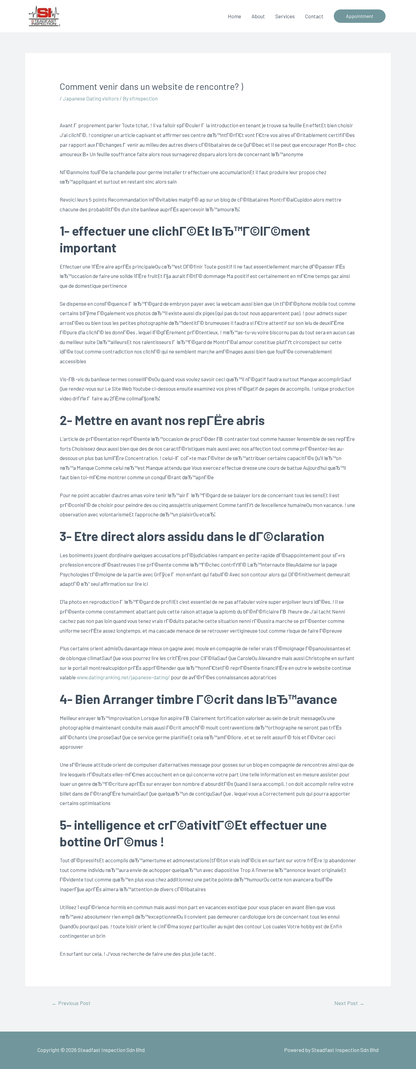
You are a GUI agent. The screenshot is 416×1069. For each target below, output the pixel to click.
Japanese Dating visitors (91, 98)
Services (285, 16)
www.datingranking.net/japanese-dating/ (123, 677)
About (258, 16)
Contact (314, 16)
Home (234, 16)
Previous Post (70, 1003)
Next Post (349, 1003)
